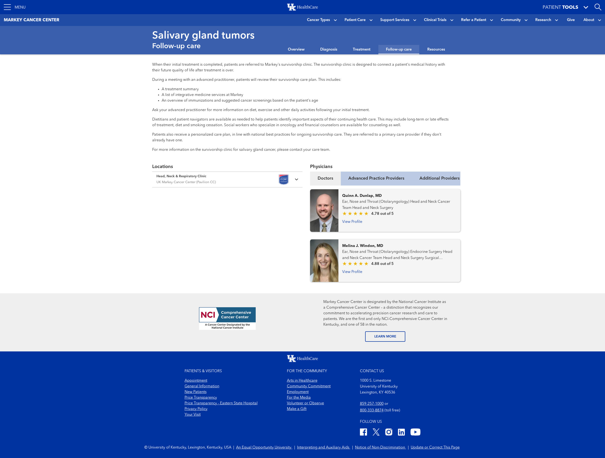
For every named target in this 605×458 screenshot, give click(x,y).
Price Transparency (201, 398)
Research (543, 20)
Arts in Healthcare (302, 381)
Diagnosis (328, 50)
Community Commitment (309, 386)
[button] (14, 7)
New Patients (196, 392)
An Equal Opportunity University (264, 447)
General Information (202, 386)
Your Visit (193, 415)
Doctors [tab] (325, 178)
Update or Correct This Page (435, 447)
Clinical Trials (435, 20)
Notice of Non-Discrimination (380, 447)
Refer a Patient (473, 20)
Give (571, 20)
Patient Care (355, 20)
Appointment (196, 381)
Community (511, 20)
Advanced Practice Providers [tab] (376, 178)
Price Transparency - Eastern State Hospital (221, 403)
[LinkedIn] (401, 432)
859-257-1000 (372, 404)
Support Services (394, 20)
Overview (296, 50)
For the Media (299, 398)
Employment (298, 392)
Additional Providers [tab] (439, 178)
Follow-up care (399, 50)
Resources (436, 50)
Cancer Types (318, 20)
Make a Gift (297, 409)
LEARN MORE (385, 336)
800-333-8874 (372, 410)
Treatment (361, 50)
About (588, 20)
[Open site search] (598, 7)
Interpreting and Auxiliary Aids (323, 447)
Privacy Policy (196, 409)
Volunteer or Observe (305, 403)
